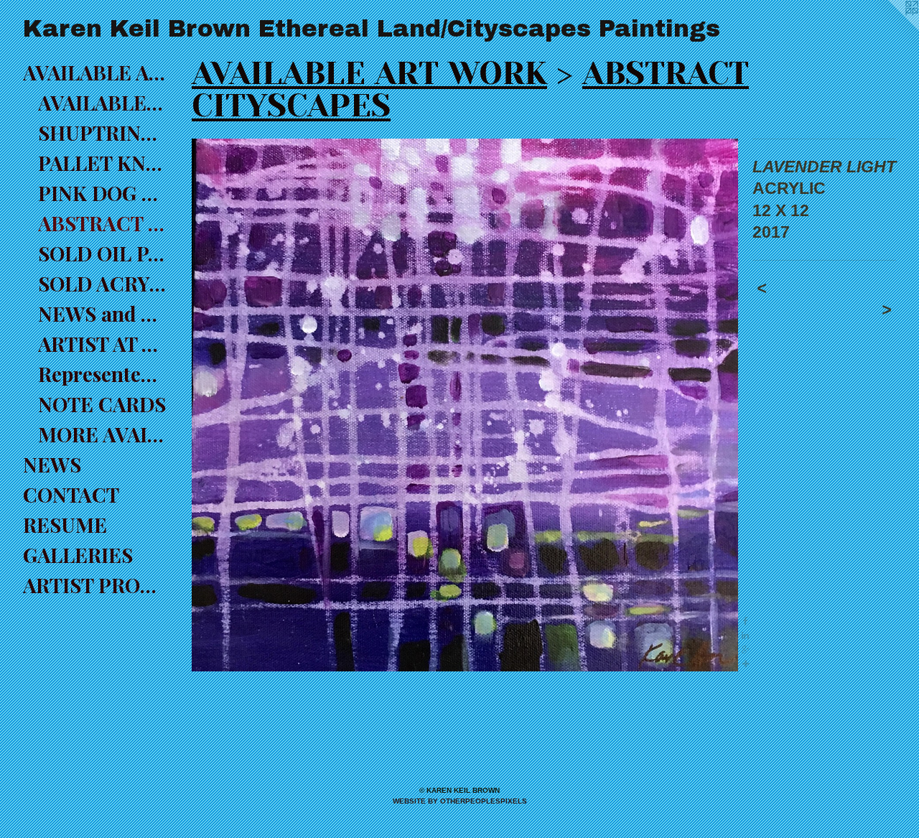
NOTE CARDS (102, 404)
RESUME (65, 524)
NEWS (52, 464)
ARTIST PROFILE (95, 585)
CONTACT (71, 494)
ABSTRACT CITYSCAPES (102, 223)
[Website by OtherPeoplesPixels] (890, 28)
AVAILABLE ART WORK (95, 72)
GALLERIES (78, 554)
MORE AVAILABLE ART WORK (102, 434)
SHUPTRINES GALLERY (102, 132)
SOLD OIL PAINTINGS (102, 253)
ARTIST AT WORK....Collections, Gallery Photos (102, 343)
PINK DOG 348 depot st (102, 193)
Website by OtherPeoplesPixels (460, 801)
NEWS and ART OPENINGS (102, 313)
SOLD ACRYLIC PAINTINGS (102, 283)
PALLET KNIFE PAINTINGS (102, 162)
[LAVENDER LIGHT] (465, 405)
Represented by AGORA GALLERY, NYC (102, 373)
